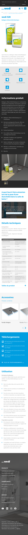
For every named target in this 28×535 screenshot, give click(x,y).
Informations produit (21, 74)
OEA (16, 521)
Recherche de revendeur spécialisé (7, 74)
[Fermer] (25, 2)
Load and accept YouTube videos (14, 213)
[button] (6, 50)
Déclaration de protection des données (11, 523)
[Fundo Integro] (10, 314)
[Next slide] (25, 328)
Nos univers (5, 486)
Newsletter (4, 500)
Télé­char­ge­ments (20, 82)
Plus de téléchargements (13, 362)
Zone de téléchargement (8, 497)
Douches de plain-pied (7, 473)
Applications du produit (7, 484)
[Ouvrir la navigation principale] (25, 8)
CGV (9, 521)
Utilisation (7, 90)
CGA (13, 521)
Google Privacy (20, 210)
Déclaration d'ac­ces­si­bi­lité (8, 528)
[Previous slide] (23, 328)
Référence (4, 489)
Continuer (24, 4)
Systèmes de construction (8, 471)
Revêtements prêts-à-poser (8, 475)
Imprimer (4, 521)
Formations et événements (8, 502)
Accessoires (7, 82)
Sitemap (18, 528)
